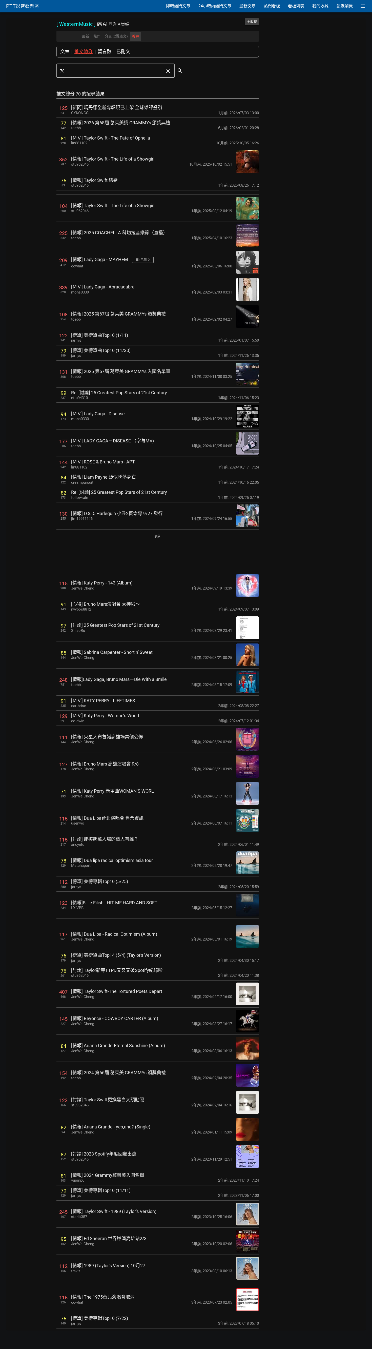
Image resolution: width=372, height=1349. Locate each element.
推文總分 (83, 51)
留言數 (104, 51)
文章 (64, 51)
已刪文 (123, 51)
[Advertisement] (157, 554)
